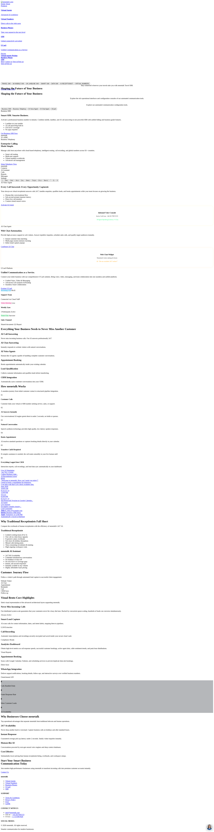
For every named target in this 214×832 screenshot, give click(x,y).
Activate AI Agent (7, 205)
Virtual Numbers (11, 783)
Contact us (8, 62)
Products (4, 6)
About (8, 4)
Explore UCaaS (6, 288)
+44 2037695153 (18, 815)
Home (3, 4)
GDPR (7, 804)
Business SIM (6, 109)
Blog (2, 62)
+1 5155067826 (17, 817)
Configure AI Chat (7, 247)
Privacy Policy (10, 800)
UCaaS (53, 109)
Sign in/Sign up (18, 62)
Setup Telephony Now (9, 164)
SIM (6, 789)
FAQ (7, 802)
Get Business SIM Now (9, 133)
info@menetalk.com (12, 813)
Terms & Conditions (12, 798)
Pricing (3, 54)
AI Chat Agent (44, 109)
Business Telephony (19, 109)
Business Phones (11, 785)
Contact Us (5, 772)
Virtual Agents (10, 781)
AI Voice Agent (33, 109)
